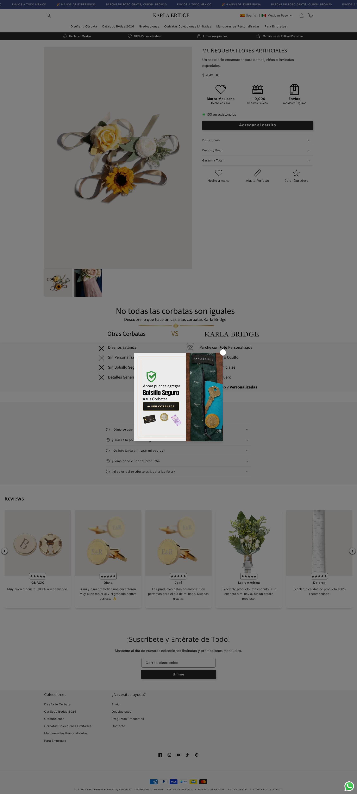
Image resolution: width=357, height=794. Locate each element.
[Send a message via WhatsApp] (349, 786)
